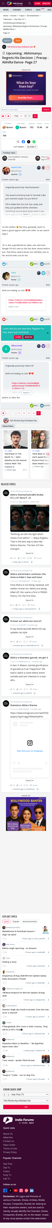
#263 (48, 358)
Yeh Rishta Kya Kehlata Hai (20, 46)
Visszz (26, 562)
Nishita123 (41, 1050)
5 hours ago (31, 966)
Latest (6, 921)
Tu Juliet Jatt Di (11, 1005)
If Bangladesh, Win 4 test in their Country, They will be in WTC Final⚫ (25, 1028)
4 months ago (18, 693)
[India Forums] (15, 3)
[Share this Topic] (18, 142)
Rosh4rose (30, 789)
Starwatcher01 (30, 609)
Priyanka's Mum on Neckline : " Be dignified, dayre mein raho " (23, 1045)
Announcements (30, 921)
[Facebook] (5, 1190)
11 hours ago (30, 1017)
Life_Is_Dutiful (39, 938)
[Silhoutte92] (17, 127)
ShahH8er (41, 983)
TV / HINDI (8, 451)
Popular (16, 921)
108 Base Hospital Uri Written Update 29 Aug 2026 (23, 994)
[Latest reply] (31, 562)
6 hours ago (28, 1000)
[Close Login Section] (48, 333)
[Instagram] (21, 1190)
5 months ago (18, 789)
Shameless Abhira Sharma (23, 705)
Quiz (38, 9)
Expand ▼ (30, 553)
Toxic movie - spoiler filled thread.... (19, 1060)
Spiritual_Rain (40, 1033)
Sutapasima (40, 1000)
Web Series (10, 944)
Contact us (8, 1141)
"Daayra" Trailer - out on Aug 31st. (18, 1075)
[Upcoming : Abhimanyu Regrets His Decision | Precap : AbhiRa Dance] (3, 116)
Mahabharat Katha (13, 927)
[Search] (30, 3)
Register (46, 3)
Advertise (8, 1137)
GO (35, 116)
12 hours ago (27, 1033)
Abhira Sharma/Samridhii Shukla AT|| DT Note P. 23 (26, 496)
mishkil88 (41, 952)
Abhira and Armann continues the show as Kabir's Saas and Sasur (28, 576)
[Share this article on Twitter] (29, 142)
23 (19, 413)
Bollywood (10, 1039)
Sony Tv (7, 1174)
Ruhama (42, 966)
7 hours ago (30, 983)
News (6, 9)
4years (9, 127)
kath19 (29, 693)
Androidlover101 (32, 645)
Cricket (8, 1022)
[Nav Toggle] (3, 3)
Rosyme (42, 1079)
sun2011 (41, 1017)
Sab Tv (6, 1178)
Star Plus (7, 1163)
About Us (8, 1133)
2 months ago (18, 645)
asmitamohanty (39, 1065)
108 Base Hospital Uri (14, 989)
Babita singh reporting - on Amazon (19, 948)
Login (37, 3)
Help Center (9, 1144)
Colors (6, 1171)
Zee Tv (6, 1167)
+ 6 (48, 168)
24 (24, 413)
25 (29, 413)
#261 (48, 179)
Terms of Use (10, 1148)
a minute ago (29, 1050)
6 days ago (17, 562)
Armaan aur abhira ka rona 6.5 (25, 621)
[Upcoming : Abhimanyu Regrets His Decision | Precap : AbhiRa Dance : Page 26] (8, 116)
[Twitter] (10, 1190)
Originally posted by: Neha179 (19, 365)
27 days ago (17, 609)
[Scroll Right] (48, 158)
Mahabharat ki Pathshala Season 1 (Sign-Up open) (18, 933)
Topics (28, 9)
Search (46, 109)
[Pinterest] (26, 1190)
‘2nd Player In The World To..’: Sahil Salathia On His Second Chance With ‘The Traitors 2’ (15, 460)
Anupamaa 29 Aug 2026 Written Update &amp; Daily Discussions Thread (24, 977)
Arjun (8, 958)
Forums (17, 9)
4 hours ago (26, 938)
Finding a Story (9, 962)
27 (38, 413)
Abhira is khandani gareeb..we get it (29, 657)
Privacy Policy (10, 1152)
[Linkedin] (32, 1190)
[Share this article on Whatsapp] (34, 142)
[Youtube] (16, 1190)
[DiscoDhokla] (4, 127)
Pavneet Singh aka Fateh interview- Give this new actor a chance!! (25, 1011)
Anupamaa (10, 972)
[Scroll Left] (3, 158)
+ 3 (48, 273)
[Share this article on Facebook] (23, 142)
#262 (48, 285)
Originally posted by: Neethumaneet (22, 187)
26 (34, 413)
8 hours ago (30, 952)
